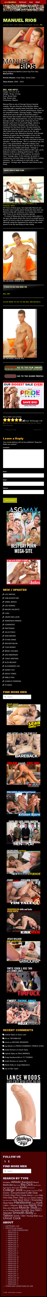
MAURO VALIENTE (12, 609)
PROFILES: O (13, 1261)
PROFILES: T (13, 1272)
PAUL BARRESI (24, 1053)
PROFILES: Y (13, 1282)
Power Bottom (15, 1210)
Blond (11, 423)
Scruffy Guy (28, 1210)
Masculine (7, 1208)
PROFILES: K (13, 1253)
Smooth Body (23, 1213)
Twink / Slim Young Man (25, 1215)
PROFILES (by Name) (13, 1228)
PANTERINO (9, 628)
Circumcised (30, 1188)
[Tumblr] (8, 1161)
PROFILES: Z (13, 1284)
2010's (16, 25)
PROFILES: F (13, 1243)
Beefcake (8, 1185)
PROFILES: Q (13, 1265)
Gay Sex (27, 1198)
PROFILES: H (13, 1247)
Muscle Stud (28, 1207)
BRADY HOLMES (11, 651)
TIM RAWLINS (15, 1038)
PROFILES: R (13, 1267)
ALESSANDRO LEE (12, 666)
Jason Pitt (22, 1061)
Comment (6, 447)
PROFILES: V (13, 1276)
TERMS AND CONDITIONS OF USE (19, 1286)
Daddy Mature (27, 1195)
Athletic (16, 1182)
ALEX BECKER (10, 662)
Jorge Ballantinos (23, 1065)
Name (5, 471)
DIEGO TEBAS (10, 674)
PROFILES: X (13, 1280)
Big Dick (6, 423)
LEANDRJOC (10, 625)
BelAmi (21, 25)
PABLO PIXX (9, 677)
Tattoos (8, 1215)
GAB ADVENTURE (12, 598)
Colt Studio (27, 1190)
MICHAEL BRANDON (20, 1042)
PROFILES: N (13, 1259)
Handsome (22, 1202)
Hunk (39, 1202)
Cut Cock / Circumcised (22, 1191)
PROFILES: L (13, 1255)
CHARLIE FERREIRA (13, 681)
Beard (36, 1182)
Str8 (35, 1213)
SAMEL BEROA (11, 602)
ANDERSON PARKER (13, 621)
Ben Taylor (14, 1069)
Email (5, 480)
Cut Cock (34, 1190)
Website (5, 488)
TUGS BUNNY (10, 647)
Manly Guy (35, 1205)
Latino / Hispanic (10, 1205)
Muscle (15, 1208)
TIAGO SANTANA (11, 659)
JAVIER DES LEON (12, 617)
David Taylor (23, 1050)
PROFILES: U (13, 1274)
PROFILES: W (13, 1278)
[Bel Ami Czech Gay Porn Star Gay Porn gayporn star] (23, 369)
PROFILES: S (13, 1270)
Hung (33, 1203)
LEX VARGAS (10, 594)
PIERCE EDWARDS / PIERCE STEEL (30, 1046)
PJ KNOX (8, 685)
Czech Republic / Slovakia (31, 25)
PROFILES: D (13, 1238)
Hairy (11, 1203)
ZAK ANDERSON (11, 655)
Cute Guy (23, 423)
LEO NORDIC (10, 606)
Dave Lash (22, 1035)
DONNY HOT (10, 670)
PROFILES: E (13, 1241)
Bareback (27, 1182)
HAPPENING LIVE (12, 1226)
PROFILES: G (13, 1245)
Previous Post (11, 430)
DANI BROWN (10, 636)
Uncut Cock (9, 425)
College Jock (16, 423)
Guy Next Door (7, 1200)
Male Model (24, 1205)
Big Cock (16, 1185)
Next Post (37, 430)
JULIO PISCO (10, 632)
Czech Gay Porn (31, 423)
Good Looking (37, 1198)
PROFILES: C (13, 1236)
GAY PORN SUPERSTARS (18, 1230)
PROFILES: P (13, 1263)
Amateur (7, 1182)
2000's (11, 25)
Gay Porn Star (16, 1197)
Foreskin (35, 1195)
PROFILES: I (13, 1249)
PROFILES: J (13, 1251)
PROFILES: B (13, 1234)
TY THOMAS (28, 1057)
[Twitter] (5, 1161)
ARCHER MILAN (11, 643)
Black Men (15, 1188)
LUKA (7, 613)
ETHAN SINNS (10, 640)
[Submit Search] (5, 697)
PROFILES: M (13, 1257)
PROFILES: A (13, 1232)
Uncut (41, 1216)
